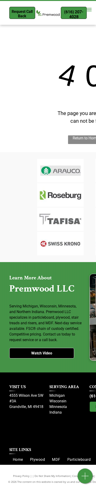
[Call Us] (85, 478)
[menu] (89, 9)
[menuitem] (18, 460)
